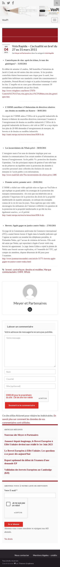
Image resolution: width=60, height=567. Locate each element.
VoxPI (5, 19)
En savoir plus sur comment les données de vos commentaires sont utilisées (29, 419)
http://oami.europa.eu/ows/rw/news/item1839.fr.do (23, 134)
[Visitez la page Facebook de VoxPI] (13, 2)
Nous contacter (22, 555)
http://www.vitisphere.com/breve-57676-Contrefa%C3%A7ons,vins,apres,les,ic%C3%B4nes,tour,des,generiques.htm (29, 94)
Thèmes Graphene (26, 563)
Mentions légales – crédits (45, 555)
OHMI (20, 272)
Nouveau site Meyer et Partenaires (21, 435)
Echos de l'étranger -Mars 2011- (28, 39)
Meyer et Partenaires (23, 53)
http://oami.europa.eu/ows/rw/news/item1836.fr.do (23, 215)
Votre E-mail (10, 490)
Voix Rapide (49, 53)
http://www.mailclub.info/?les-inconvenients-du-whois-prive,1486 (29, 175)
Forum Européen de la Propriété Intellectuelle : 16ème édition (31, 32)
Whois (27, 272)
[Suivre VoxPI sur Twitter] (8, 2)
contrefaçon (18, 269)
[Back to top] (53, 560)
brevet (9, 269)
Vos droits (8, 539)
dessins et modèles (34, 269)
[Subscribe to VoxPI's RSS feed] (3, 2)
